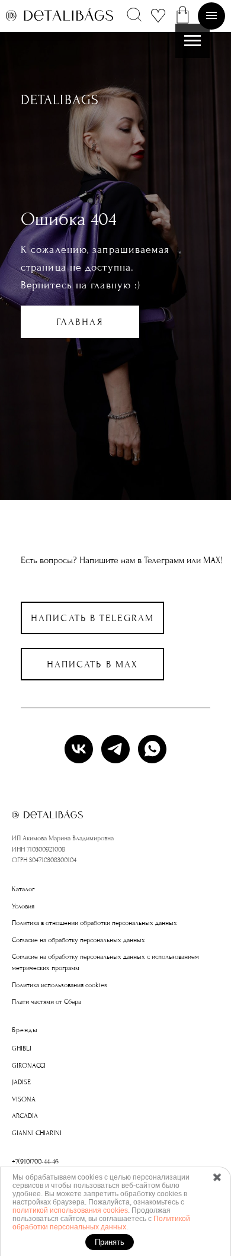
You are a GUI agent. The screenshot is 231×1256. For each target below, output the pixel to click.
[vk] (79, 749)
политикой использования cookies (70, 1210)
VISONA (24, 1099)
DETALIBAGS (60, 100)
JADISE (21, 1082)
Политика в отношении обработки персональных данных (94, 923)
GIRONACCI (29, 1065)
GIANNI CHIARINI (37, 1133)
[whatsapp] (152, 749)
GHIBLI (21, 1048)
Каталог (23, 889)
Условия (23, 906)
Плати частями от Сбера (46, 1002)
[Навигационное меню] (192, 41)
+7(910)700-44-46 (35, 1161)
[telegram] (115, 749)
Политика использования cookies (59, 985)
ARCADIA (25, 1116)
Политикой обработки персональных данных (101, 1223)
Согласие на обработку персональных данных (78, 940)
